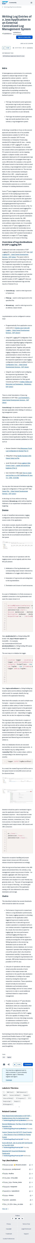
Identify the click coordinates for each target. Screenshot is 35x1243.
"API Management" (7, 1104)
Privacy (9, 1224)
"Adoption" (25, 1095)
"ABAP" (4, 1095)
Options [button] (17, 40)
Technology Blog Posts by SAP (13, 1139)
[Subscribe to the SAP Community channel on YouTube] (19, 1218)
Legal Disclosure (26, 1229)
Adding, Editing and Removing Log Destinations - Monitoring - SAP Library (19, 384)
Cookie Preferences (9, 1238)
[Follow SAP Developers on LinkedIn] (22, 1218)
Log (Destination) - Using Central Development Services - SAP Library (16, 400)
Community (12, 2)
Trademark (9, 1234)
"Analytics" (16, 1101)
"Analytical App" (7, 1101)
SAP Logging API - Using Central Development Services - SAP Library (17, 254)
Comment (9, 1080)
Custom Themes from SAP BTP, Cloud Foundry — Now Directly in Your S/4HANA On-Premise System (17, 1134)
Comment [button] (28, 1064)
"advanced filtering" (8, 1098)
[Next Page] (19, 1107)
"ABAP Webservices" (21, 1092)
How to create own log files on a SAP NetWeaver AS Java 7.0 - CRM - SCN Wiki (19, 475)
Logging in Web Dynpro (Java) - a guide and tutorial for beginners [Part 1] (18, 465)
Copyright (9, 1229)
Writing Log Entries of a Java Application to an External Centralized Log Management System (17, 23)
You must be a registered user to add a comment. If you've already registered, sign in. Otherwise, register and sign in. (16, 1073)
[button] (3, 47)
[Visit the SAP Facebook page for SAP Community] (12, 1218)
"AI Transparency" (20, 1098)
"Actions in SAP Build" (15, 1095)
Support (26, 1234)
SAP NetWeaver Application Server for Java (13, 56)
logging (9, 1057)
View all (4, 1209)
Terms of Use (26, 1224)
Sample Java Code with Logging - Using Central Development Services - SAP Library (18, 330)
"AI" (29, 1098)
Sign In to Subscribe (24, 37)
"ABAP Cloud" (10, 1092)
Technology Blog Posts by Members (12, 7)
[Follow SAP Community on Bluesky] (16, 1218)
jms (4, 1057)
